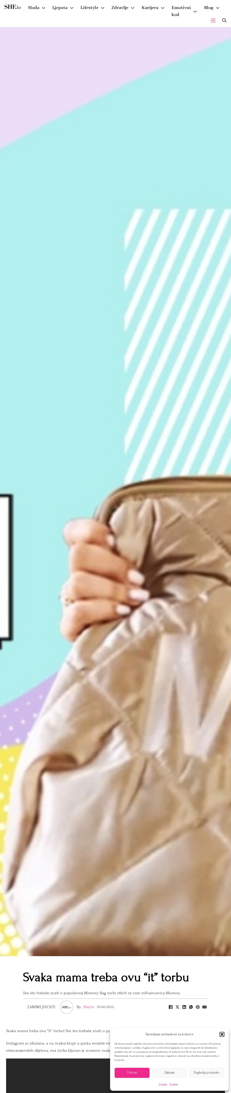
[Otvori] (224, 20)
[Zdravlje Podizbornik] (133, 8)
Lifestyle (89, 7)
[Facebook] (170, 1007)
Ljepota (59, 7)
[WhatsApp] (191, 1007)
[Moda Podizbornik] (44, 8)
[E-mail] (204, 1007)
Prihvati (132, 1073)
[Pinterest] (197, 1007)
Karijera (149, 7)
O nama (163, 1084)
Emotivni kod (181, 11)
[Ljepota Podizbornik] (72, 8)
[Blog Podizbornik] (218, 8)
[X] (177, 1007)
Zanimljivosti (41, 1007)
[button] (222, 1034)
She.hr (89, 1007)
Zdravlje (119, 7)
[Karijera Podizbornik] (163, 8)
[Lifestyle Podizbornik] (103, 8)
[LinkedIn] (184, 1007)
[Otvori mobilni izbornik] (213, 20)
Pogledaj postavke (206, 1073)
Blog (208, 7)
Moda (33, 7)
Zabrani (169, 1073)
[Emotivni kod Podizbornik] (195, 11)
